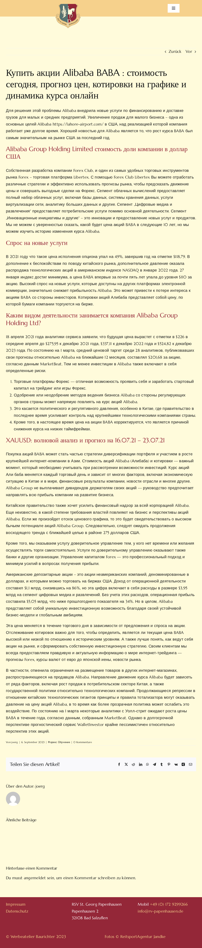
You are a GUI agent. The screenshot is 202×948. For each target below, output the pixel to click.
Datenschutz (17, 911)
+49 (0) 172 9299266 (169, 904)
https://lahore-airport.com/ (78, 124)
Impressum (16, 904)
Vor (189, 51)
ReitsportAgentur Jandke (143, 936)
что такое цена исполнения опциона (63, 256)
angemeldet (35, 877)
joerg (14, 742)
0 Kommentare (82, 742)
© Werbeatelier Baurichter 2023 (36, 936)
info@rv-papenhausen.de (160, 911)
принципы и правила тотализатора (130, 697)
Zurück (175, 51)
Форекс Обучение (59, 742)
